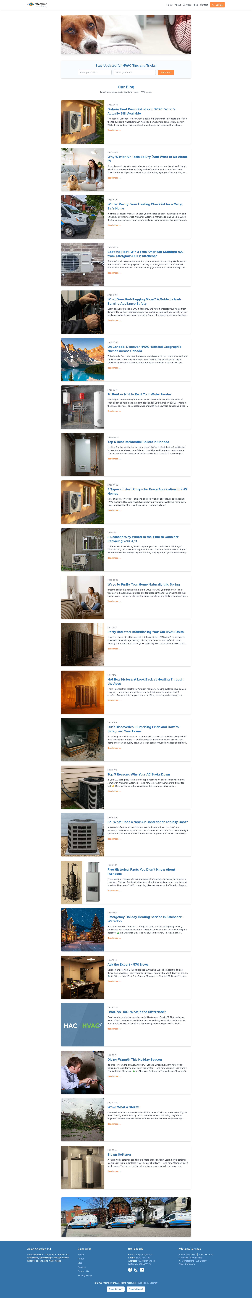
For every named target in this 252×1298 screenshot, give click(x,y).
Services (187, 5)
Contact (204, 5)
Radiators (192, 1254)
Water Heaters (206, 1254)
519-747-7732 (143, 1257)
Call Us (219, 5)
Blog (195, 5)
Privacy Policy (85, 1275)
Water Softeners (186, 1264)
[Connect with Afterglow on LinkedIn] (142, 1270)
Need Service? (115, 1289)
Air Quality (201, 1260)
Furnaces (183, 1257)
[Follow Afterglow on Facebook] (130, 1270)
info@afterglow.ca (143, 1254)
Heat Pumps (196, 1257)
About (178, 5)
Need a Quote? (136, 1289)
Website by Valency (148, 1282)
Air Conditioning (186, 1260)
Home (169, 5)
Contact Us (83, 1271)
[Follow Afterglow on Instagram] (136, 1270)
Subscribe (166, 72)
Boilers (181, 1254)
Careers (82, 1267)
